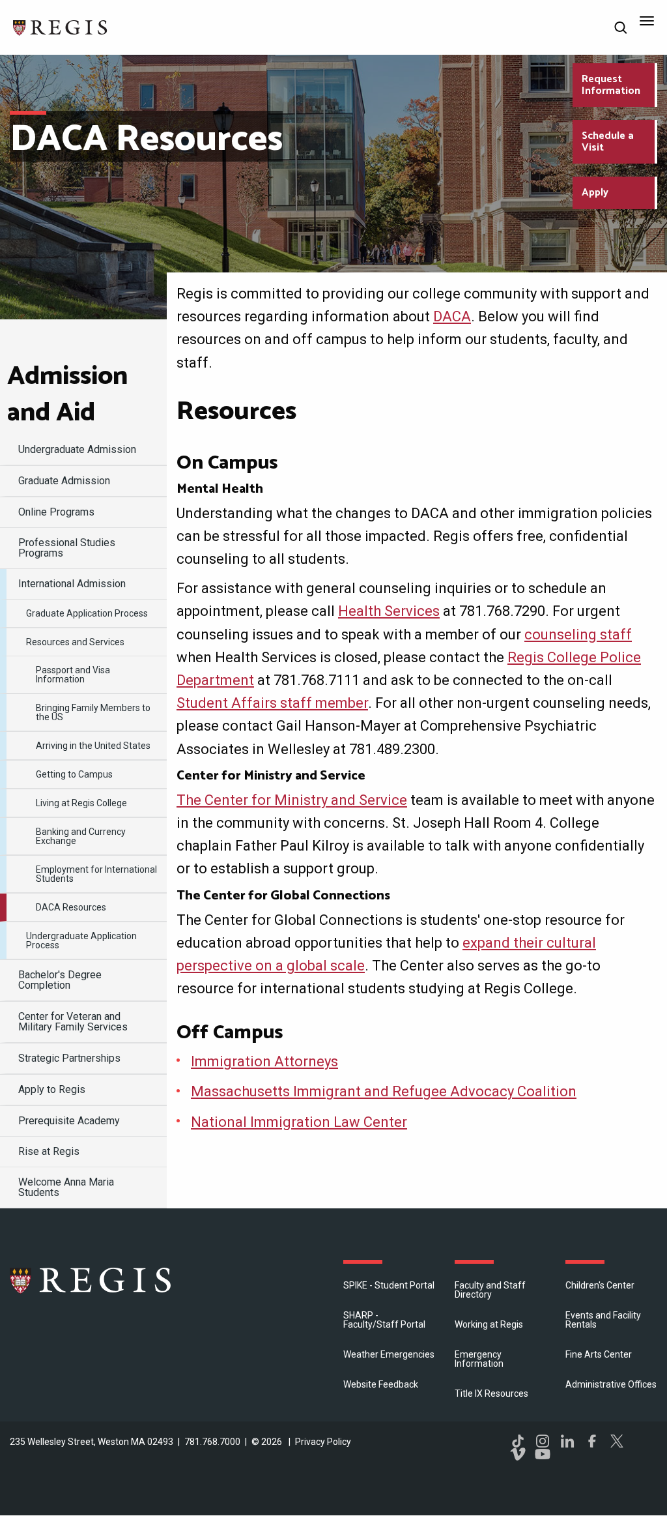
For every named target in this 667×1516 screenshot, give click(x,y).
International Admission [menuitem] (72, 583)
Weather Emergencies (388, 1354)
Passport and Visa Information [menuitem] (73, 674)
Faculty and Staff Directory (490, 1290)
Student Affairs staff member (272, 703)
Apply (595, 192)
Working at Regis (489, 1324)
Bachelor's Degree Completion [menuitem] (60, 980)
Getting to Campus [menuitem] (74, 774)
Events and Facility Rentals (603, 1320)
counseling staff (578, 634)
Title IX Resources (491, 1393)
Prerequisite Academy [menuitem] (69, 1121)
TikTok (518, 1441)
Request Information (611, 85)
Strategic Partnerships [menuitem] (69, 1058)
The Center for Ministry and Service (292, 800)
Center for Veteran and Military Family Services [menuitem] (73, 1021)
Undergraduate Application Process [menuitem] (81, 940)
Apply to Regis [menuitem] (51, 1089)
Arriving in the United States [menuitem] (93, 745)
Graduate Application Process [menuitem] (87, 613)
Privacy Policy (323, 1441)
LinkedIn (567, 1441)
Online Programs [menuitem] (56, 512)
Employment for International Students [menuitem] (96, 874)
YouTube (542, 1454)
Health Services (389, 611)
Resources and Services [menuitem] (75, 642)
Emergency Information (479, 1359)
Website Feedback (380, 1384)
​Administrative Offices (611, 1384)
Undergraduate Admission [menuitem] (77, 449)
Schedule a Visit (608, 141)
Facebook (592, 1441)
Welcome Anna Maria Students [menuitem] (66, 1187)
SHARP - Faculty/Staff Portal (384, 1320)
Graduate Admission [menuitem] (64, 480)
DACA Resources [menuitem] (71, 907)
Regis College (91, 1280)
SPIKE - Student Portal (388, 1285)
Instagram (542, 1441)
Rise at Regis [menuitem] (48, 1151)
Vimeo (518, 1454)
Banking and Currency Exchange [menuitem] (81, 836)
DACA (452, 316)
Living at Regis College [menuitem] (81, 803)
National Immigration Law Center (299, 1122)
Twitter (617, 1441)
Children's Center (599, 1285)
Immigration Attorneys (264, 1061)
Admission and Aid (67, 395)
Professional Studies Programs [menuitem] (66, 547)
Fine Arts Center (598, 1354)
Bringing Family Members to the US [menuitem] (93, 712)
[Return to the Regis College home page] (60, 26)
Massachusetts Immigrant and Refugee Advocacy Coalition (383, 1091)
